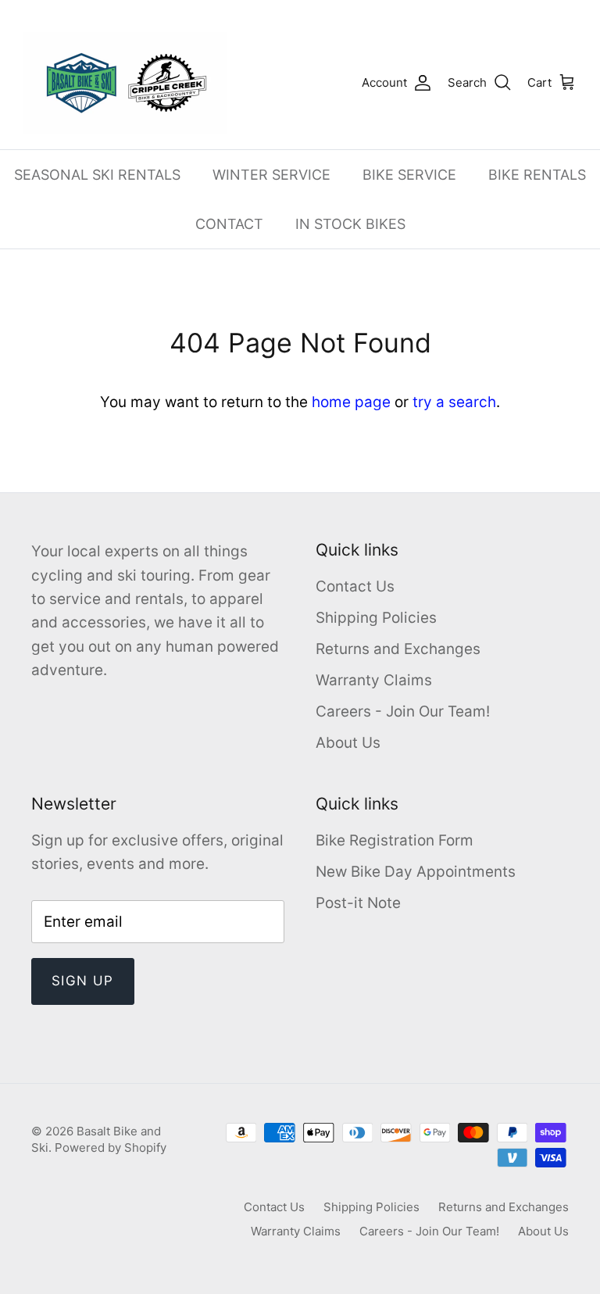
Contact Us (355, 586)
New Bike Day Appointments (416, 872)
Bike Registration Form (394, 840)
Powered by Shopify (110, 1147)
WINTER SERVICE (271, 174)
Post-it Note (358, 903)
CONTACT (229, 224)
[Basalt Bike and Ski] (125, 83)
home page (351, 402)
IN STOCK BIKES (350, 224)
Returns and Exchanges (398, 649)
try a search (454, 402)
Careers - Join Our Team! (403, 711)
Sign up (83, 980)
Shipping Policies (376, 618)
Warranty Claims (374, 680)
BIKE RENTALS (537, 174)
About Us (348, 743)
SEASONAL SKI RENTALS (97, 174)
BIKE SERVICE (409, 174)
